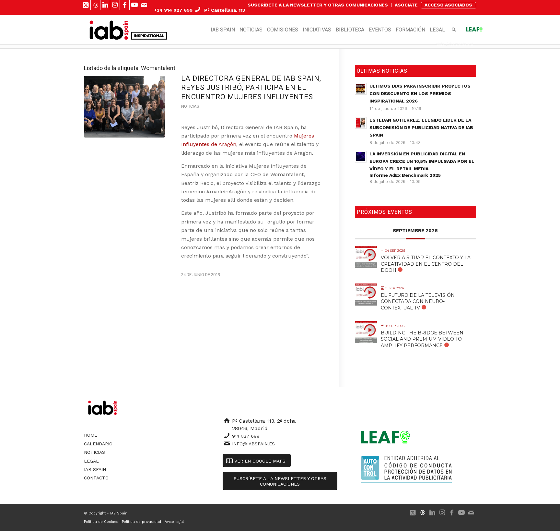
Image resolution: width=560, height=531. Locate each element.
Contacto (96, 477)
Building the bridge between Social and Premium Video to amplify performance (422, 339)
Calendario (98, 443)
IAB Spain (95, 469)
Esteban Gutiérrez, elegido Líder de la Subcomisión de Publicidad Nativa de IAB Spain (421, 127)
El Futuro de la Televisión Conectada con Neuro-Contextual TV (418, 301)
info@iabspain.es (253, 443)
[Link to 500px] (95, 5)
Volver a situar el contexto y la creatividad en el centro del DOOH (426, 264)
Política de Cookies (101, 522)
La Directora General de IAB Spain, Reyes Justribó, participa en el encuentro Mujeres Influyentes (251, 87)
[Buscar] (454, 29)
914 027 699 (246, 436)
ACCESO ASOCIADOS (448, 4)
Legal (91, 461)
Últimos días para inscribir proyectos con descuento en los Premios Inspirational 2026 (420, 93)
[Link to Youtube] (134, 5)
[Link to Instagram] (115, 5)
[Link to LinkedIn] (105, 5)
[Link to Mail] (144, 5)
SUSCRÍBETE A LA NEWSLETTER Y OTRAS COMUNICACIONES (318, 4)
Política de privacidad (141, 522)
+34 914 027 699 (173, 10)
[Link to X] (85, 5)
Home (90, 435)
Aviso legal (174, 522)
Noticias (190, 106)
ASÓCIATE (406, 4)
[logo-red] (109, 29)
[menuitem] (317, 5)
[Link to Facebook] (124, 5)
